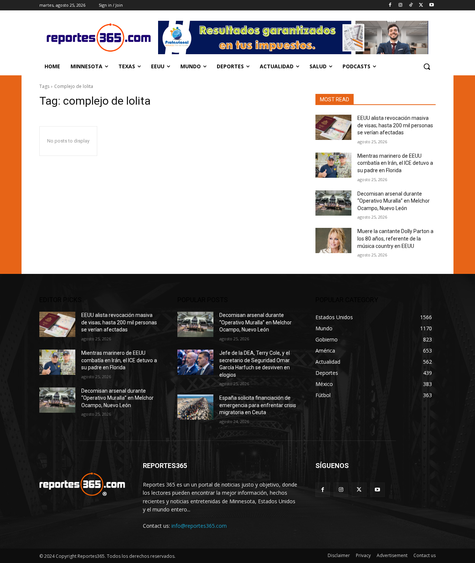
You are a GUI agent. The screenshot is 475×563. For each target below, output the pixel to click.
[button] (427, 66)
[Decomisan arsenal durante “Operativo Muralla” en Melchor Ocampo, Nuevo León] (333, 203)
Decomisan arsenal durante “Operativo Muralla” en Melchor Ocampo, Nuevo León (393, 201)
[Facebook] (390, 5)
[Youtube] (431, 5)
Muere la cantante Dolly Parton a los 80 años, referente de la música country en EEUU (395, 238)
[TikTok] (411, 5)
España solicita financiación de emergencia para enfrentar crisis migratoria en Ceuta (257, 405)
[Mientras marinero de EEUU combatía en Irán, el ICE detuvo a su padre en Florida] (333, 165)
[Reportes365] (98, 37)
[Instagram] (400, 5)
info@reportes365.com (199, 525)
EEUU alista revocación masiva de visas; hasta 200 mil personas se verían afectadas (395, 125)
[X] (421, 5)
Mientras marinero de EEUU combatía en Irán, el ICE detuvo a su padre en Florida (395, 163)
